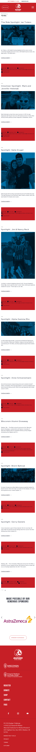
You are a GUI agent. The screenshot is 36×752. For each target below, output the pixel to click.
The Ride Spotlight (24, 69)
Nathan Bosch (12, 361)
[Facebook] (8, 714)
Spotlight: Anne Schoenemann (16, 378)
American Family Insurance (9, 583)
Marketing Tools (10, 735)
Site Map (7, 745)
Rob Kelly (4, 68)
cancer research (6, 69)
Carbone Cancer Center (13, 69)
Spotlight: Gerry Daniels (13, 522)
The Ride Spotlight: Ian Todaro (16, 22)
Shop (6, 695)
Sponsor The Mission (17, 637)
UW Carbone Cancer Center (17, 449)
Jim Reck (4, 302)
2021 (4, 583)
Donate (6, 690)
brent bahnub (5, 506)
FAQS (5, 704)
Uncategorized (21, 68)
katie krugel (9, 213)
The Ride (19, 69)
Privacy (6, 739)
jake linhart (4, 213)
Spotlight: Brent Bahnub (13, 466)
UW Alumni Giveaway (8, 449)
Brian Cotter (5, 448)
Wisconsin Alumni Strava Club (9, 450)
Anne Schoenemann (6, 405)
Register (5, 7)
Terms (6, 742)
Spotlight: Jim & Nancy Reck (15, 229)
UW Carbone (30, 69)
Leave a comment (6, 72)
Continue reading (6, 58)
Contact (7, 699)
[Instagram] (18, 714)
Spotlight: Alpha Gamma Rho (15, 319)
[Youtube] (27, 714)
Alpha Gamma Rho (6, 361)
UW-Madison (24, 449)
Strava (21, 448)
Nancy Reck (8, 302)
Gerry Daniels (5, 547)
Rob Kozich (18, 448)
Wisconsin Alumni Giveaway (14, 421)
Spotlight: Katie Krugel (12, 150)
